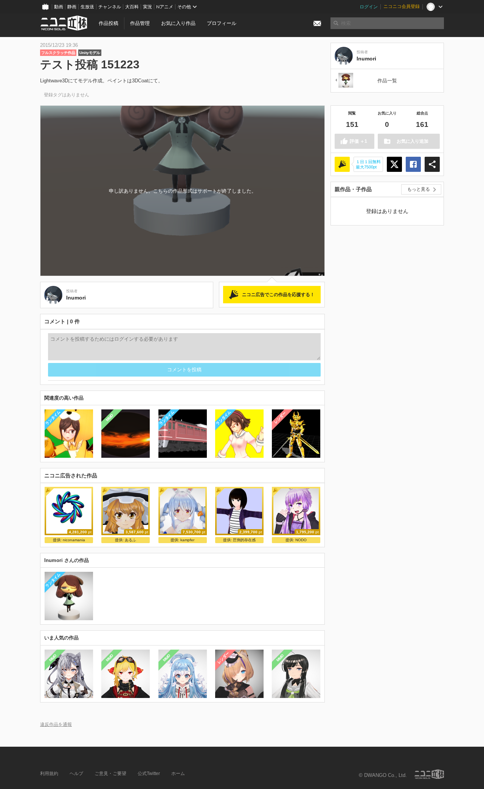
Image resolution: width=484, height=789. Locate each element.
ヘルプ (76, 773)
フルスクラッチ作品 (58, 53)
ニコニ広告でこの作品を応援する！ (278, 294)
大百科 (132, 7)
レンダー (280, 418)
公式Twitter (149, 773)
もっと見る (418, 189)
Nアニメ (164, 7)
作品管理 (140, 23)
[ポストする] (394, 164)
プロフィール (221, 23)
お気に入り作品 (178, 23)
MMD (109, 417)
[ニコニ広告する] (342, 164)
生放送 (87, 7)
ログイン (369, 7)
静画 (71, 7)
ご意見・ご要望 (110, 773)
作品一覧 (387, 80)
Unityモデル (89, 53)
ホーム (178, 773)
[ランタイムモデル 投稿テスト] (344, 80)
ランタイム (53, 417)
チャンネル (109, 7)
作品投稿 (108, 23)
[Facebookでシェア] (413, 164)
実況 (147, 7)
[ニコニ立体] (429, 774)
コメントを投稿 (184, 369)
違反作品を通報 (56, 724)
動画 (58, 7)
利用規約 (49, 773)
